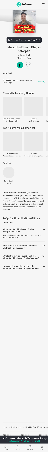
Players (34, 153)
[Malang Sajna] (12, 141)
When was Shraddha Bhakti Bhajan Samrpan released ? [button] (18, 230)
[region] (24, 427)
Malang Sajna (12, 153)
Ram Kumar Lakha (12, 121)
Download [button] (7, 73)
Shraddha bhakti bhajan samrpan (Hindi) (19, 80)
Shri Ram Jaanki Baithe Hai (12, 119)
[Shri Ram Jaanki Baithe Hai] (12, 106)
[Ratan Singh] (8, 172)
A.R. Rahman (34, 121)
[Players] (33, 141)
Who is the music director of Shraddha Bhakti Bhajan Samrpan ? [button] (20, 246)
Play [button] (20, 65)
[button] (28, 65)
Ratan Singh (25, 55)
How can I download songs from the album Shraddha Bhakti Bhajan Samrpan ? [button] (21, 267)
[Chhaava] (33, 106)
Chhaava (34, 119)
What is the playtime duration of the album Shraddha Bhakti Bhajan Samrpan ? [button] (21, 257)
